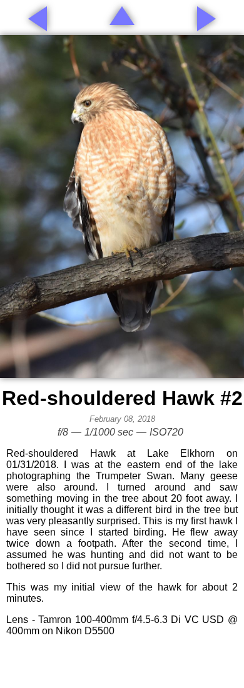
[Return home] (122, 15)
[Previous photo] (37, 18)
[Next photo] (206, 18)
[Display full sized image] (122, 206)
